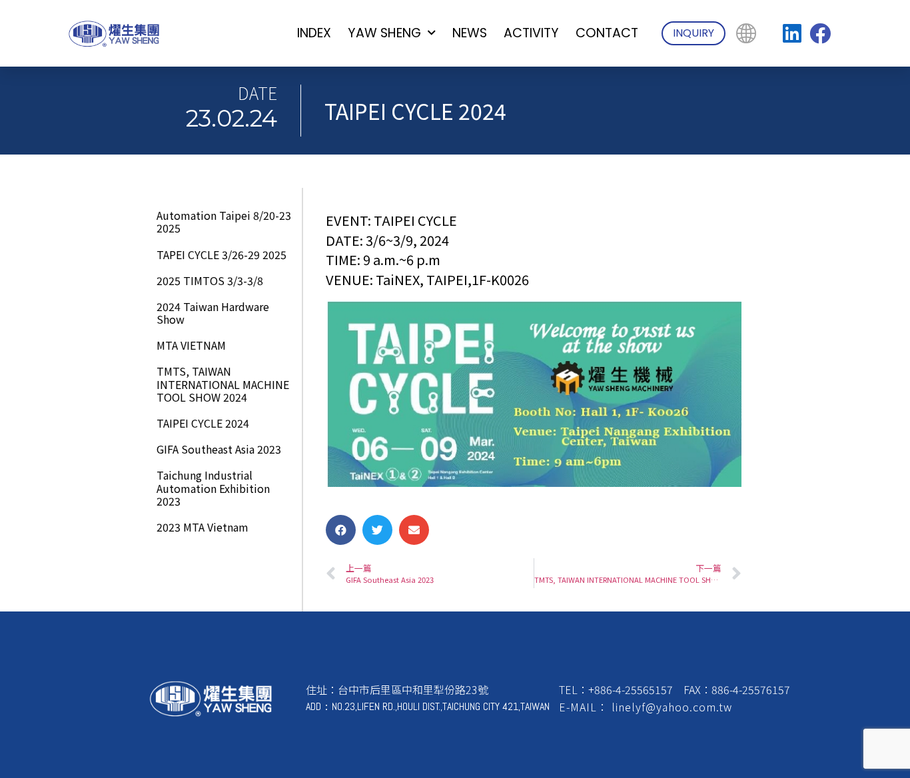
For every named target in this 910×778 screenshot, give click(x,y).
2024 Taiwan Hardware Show (213, 312)
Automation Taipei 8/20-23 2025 (224, 221)
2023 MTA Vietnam (202, 527)
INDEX (314, 33)
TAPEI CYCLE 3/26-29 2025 (221, 254)
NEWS (469, 33)
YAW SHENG (384, 33)
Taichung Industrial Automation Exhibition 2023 (213, 487)
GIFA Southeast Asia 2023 (219, 449)
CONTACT (607, 33)
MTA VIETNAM (191, 345)
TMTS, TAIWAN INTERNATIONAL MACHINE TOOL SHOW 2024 (223, 383)
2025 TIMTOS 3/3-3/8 (210, 280)
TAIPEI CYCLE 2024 (203, 423)
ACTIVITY (531, 33)
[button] (341, 530)
